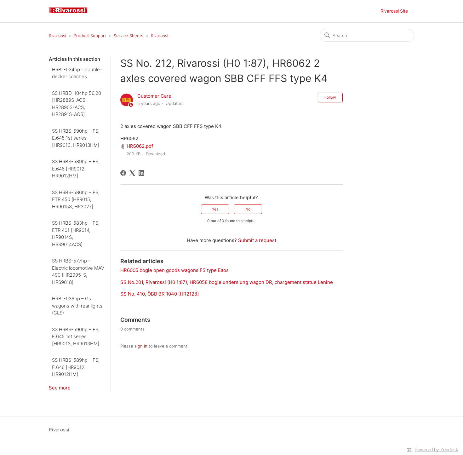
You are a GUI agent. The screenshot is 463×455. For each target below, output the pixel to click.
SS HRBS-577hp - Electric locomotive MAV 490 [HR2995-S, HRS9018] (78, 271)
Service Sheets (128, 35)
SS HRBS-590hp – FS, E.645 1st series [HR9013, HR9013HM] (76, 138)
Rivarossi (57, 35)
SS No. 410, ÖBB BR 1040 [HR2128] (159, 294)
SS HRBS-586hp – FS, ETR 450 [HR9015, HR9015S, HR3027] (76, 199)
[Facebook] (123, 173)
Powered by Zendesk (436, 449)
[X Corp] (132, 173)
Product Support (90, 35)
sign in (140, 345)
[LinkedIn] (141, 173)
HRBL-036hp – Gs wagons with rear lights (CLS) (77, 306)
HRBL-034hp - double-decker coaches (77, 73)
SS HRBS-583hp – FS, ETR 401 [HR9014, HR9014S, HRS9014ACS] (76, 233)
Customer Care (154, 96)
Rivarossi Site (394, 11)
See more (60, 388)
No (247, 209)
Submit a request (257, 240)
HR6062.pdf (140, 146)
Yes (215, 209)
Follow (330, 97)
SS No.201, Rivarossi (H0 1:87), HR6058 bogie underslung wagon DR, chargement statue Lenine (226, 282)
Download (155, 153)
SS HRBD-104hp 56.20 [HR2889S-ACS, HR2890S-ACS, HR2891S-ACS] (76, 104)
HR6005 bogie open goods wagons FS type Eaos (174, 270)
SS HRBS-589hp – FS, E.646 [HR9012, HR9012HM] (76, 168)
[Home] (70, 14)
